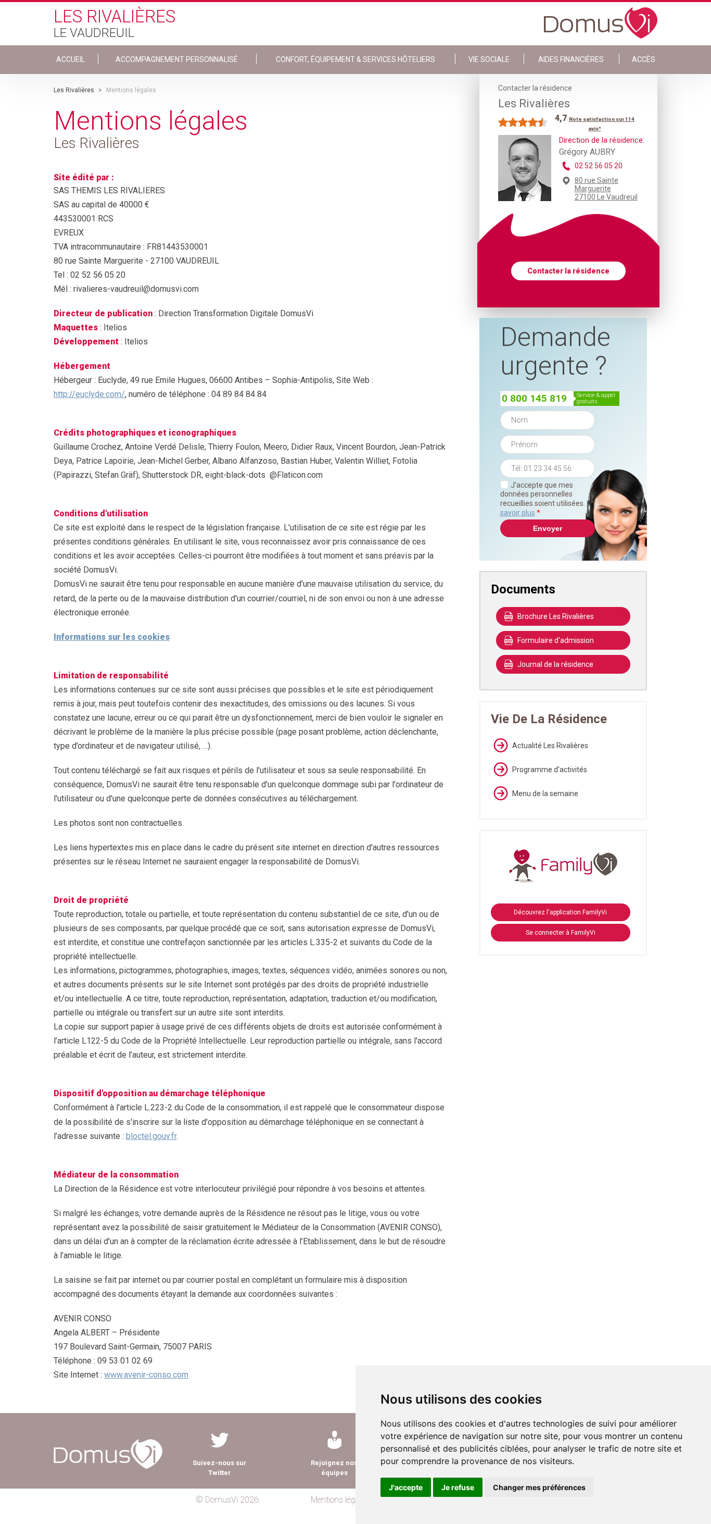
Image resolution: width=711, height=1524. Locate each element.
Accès (643, 59)
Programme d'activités (549, 769)
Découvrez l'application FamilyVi (560, 912)
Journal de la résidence (555, 664)
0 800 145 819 (534, 398)
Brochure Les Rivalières (555, 616)
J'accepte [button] (406, 1487)
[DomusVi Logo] (600, 17)
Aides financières (571, 59)
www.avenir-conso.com (146, 1375)
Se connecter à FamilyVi (560, 932)
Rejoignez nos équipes (334, 1468)
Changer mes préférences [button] (539, 1487)
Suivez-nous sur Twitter (220, 1468)
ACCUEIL (70, 59)
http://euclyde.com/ (89, 394)
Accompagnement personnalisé (177, 59)
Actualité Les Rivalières (550, 745)
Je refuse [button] (457, 1487)
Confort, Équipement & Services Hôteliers (355, 59)
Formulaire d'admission (555, 640)
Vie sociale (489, 59)
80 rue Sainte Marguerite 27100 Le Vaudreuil (606, 188)
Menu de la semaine (545, 793)
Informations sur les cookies (112, 637)
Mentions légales (340, 1500)
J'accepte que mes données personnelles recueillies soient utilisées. (547, 499)
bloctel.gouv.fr (151, 1136)
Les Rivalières (74, 90)
